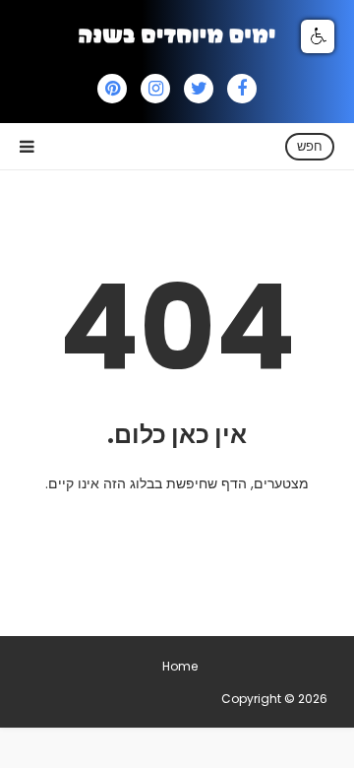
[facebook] (242, 88)
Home (180, 666)
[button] (317, 36)
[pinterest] (112, 88)
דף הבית (168, 526)
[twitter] (198, 88)
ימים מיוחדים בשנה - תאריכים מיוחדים (122, 698)
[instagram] (155, 88)
